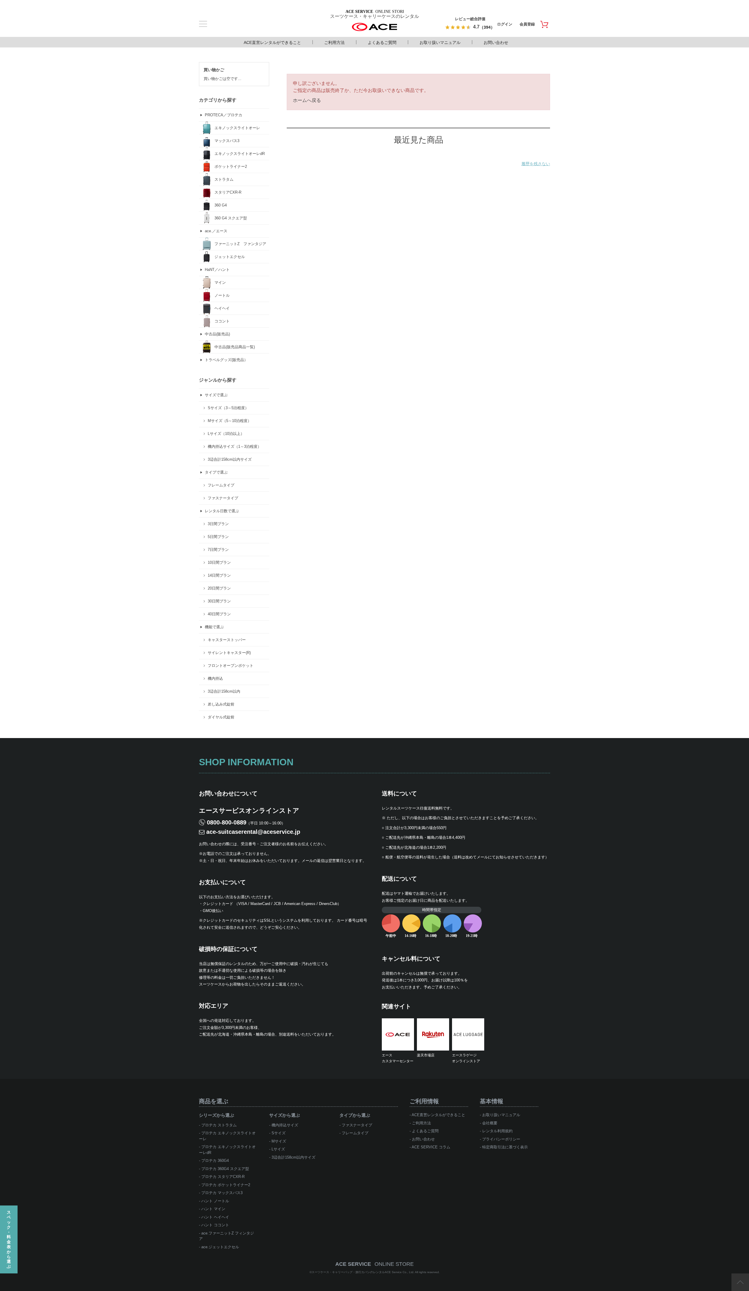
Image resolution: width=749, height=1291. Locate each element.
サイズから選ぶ (284, 1115)
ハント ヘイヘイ (215, 1217)
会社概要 (489, 1123)
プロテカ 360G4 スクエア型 (225, 1169)
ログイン (504, 24)
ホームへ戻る (307, 100)
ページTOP (740, 1282)
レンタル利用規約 (497, 1131)
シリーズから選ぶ (216, 1115)
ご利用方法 (334, 42)
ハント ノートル (215, 1201)
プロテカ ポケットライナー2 (225, 1185)
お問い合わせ (496, 42)
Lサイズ (278, 1149)
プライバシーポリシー (501, 1139)
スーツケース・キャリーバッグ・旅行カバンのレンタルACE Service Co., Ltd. (363, 1272)
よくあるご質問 (382, 42)
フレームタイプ (355, 1133)
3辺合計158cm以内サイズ (293, 1157)
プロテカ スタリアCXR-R (223, 1176)
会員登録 (527, 24)
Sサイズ (279, 1133)
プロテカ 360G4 (215, 1160)
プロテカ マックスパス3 (222, 1193)
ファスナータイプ (357, 1125)
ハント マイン (213, 1209)
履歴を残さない (535, 163)
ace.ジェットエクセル (220, 1247)
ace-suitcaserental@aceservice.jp (253, 832)
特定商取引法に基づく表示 (505, 1147)
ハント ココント (215, 1225)
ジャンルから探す (217, 380)
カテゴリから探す (217, 100)
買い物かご (214, 69)
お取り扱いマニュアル (440, 42)
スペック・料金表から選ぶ (9, 1239)
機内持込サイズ (285, 1125)
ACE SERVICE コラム (431, 1147)
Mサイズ (279, 1141)
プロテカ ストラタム (219, 1125)
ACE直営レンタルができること (272, 42)
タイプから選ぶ (354, 1115)
